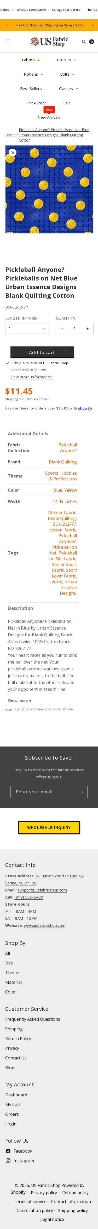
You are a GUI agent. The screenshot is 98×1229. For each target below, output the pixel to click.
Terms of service (30, 1201)
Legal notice (52, 1219)
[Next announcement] (92, 25)
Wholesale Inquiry (49, 828)
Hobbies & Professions (63, 476)
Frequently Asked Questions (32, 1019)
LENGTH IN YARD (21, 318)
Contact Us (16, 1058)
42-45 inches (64, 501)
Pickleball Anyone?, (68, 538)
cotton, (57, 530)
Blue (57, 490)
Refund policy (75, 1193)
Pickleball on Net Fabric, (63, 556)
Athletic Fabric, (62, 512)
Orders (12, 1114)
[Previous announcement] (7, 25)
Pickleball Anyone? (68, 447)
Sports (51, 473)
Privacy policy (44, 1193)
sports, (56, 582)
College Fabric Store (66, 9)
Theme (12, 972)
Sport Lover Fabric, (64, 573)
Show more (20, 700)
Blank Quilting (63, 462)
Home (10, 134)
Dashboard (16, 1095)
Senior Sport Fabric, (64, 567)
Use (9, 963)
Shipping (11, 399)
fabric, (71, 530)
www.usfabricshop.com (44, 925)
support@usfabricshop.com (42, 890)
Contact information (71, 1201)
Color (10, 992)
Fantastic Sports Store (31, 9)
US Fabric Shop (46, 1185)
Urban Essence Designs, (68, 587)
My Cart (13, 1104)
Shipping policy (73, 1210)
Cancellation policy (35, 1210)
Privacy (12, 1048)
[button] (8, 42)
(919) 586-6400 (28, 897)
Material (13, 982)
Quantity (65, 318)
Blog (9, 1067)
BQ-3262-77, (65, 524)
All (7, 953)
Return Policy (18, 1038)
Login (10, 1124)
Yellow (70, 490)
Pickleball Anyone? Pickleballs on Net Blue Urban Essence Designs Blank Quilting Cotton (54, 135)
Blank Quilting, (62, 518)
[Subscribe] (81, 792)
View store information (31, 376)
